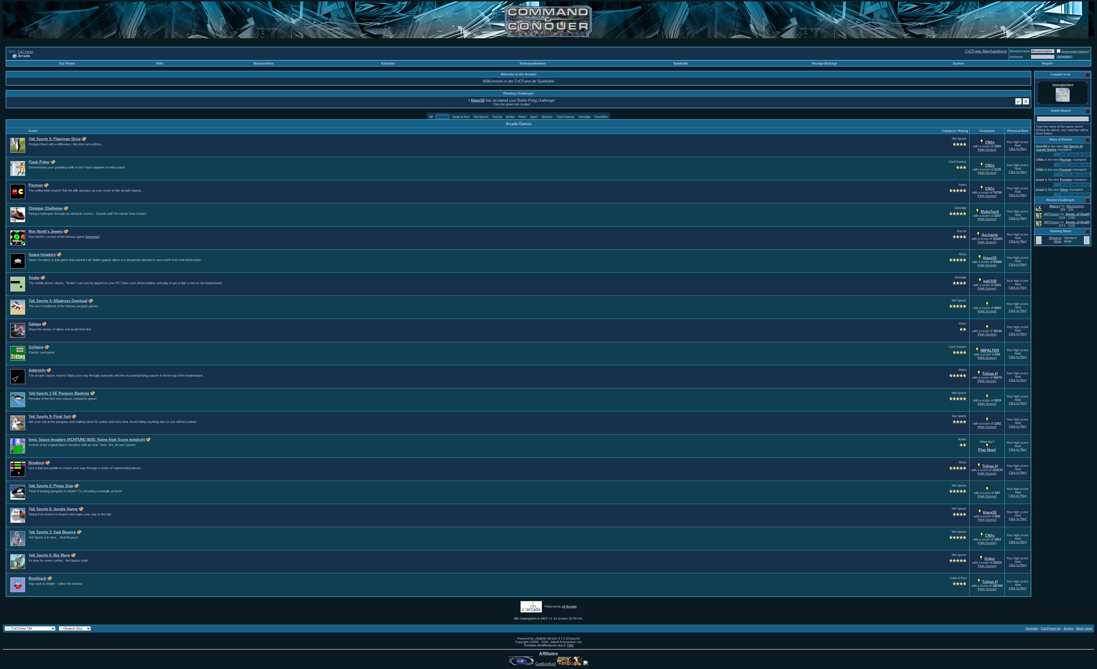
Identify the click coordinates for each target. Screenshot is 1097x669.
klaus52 (989, 258)
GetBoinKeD (545, 664)
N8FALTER (989, 350)
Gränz (989, 559)
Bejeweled (92, 236)
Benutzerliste (264, 63)
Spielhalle (680, 63)
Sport (534, 116)
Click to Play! (1018, 148)
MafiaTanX (990, 212)
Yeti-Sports (481, 116)
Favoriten (601, 116)
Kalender (388, 63)
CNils (989, 142)
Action (510, 116)
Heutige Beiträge (824, 63)
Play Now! (987, 450)
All (431, 116)
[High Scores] (987, 149)
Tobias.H (990, 373)
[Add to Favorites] (84, 139)
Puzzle (497, 116)
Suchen (958, 63)
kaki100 (989, 281)
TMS (570, 645)
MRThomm (1051, 214)
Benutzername (1020, 51)
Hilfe (159, 63)
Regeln (1047, 63)
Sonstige (584, 116)
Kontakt (1032, 628)
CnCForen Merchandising (986, 51)
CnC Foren (25, 51)
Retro (522, 116)
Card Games (565, 116)
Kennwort (1016, 57)
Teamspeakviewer (532, 63)
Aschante (990, 235)
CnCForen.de (1051, 628)
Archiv (1068, 628)
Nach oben (1084, 628)
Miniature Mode (1055, 239)
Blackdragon (1075, 206)
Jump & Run (460, 116)
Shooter (547, 116)
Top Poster (67, 63)
